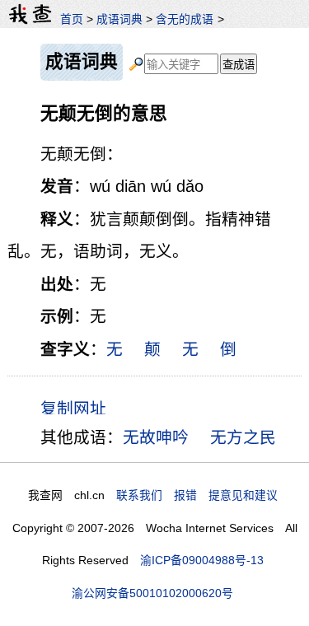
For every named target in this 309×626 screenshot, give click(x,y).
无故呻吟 (156, 437)
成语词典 (119, 19)
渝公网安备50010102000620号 (152, 593)
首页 (71, 19)
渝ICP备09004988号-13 (202, 560)
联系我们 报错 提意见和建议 (197, 495)
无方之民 (243, 437)
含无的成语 (184, 19)
